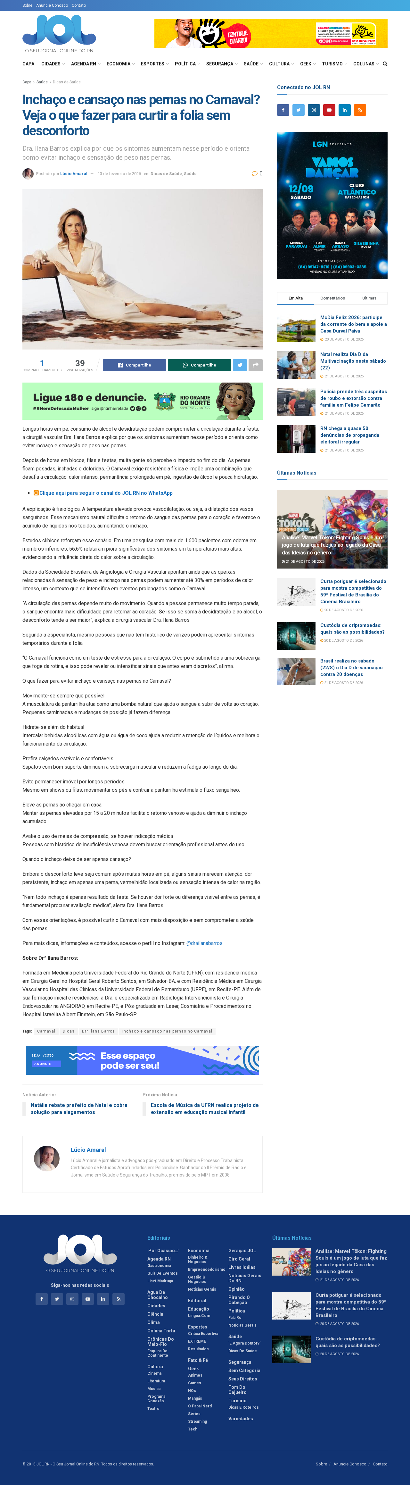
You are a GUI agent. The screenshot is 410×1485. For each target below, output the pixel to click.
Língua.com (199, 1315)
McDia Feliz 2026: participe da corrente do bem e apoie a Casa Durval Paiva (353, 324)
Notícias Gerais (202, 1289)
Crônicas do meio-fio (160, 1342)
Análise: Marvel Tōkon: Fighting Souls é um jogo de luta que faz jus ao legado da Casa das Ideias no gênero (332, 545)
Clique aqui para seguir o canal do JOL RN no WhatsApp (106, 493)
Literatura (156, 1381)
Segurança (219, 63)
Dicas (69, 1031)
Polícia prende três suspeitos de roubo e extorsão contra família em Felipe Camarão (353, 398)
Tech (192, 1429)
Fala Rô (235, 1317)
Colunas (363, 63)
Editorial (197, 1300)
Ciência (155, 1314)
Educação (198, 1309)
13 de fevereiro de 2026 (119, 173)
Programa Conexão (156, 1398)
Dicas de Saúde (67, 82)
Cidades (51, 63)
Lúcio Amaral (73, 173)
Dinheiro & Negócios (198, 1259)
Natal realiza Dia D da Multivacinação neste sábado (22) (353, 361)
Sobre (27, 5)
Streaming (197, 1421)
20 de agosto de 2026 (343, 610)
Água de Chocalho (157, 1295)
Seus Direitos (242, 1378)
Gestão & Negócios (197, 1279)
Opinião (236, 1289)
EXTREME (197, 1341)
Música (153, 1389)
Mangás (195, 1398)
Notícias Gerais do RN (244, 1278)
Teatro (153, 1408)
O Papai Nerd (200, 1406)
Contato (79, 5)
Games (194, 1383)
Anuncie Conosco (52, 5)
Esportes (152, 63)
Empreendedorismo (207, 1269)
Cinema (154, 1373)
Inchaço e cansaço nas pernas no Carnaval (167, 1031)
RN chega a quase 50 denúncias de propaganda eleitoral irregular (349, 435)
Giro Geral (239, 1258)
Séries (194, 1414)
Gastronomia (159, 1265)
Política (185, 63)
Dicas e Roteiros (243, 1407)
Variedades (240, 1418)
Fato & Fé (198, 1360)
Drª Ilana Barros (98, 1031)
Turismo (332, 63)
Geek (305, 63)
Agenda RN (83, 63)
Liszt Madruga (160, 1281)
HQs (192, 1390)
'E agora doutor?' (244, 1343)
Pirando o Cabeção (239, 1300)
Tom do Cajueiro (237, 1390)
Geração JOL (242, 1250)
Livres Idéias (242, 1267)
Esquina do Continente (157, 1353)
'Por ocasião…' (162, 1250)
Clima (153, 1322)
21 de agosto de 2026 (304, 562)
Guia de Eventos (162, 1273)
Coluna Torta (161, 1330)
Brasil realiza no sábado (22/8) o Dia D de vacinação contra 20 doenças (351, 667)
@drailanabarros (204, 943)
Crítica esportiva (203, 1333)
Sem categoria (244, 1370)
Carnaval (46, 1031)
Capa (28, 63)
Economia (118, 63)
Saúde (251, 63)
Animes (195, 1375)
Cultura (279, 63)
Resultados (198, 1349)
